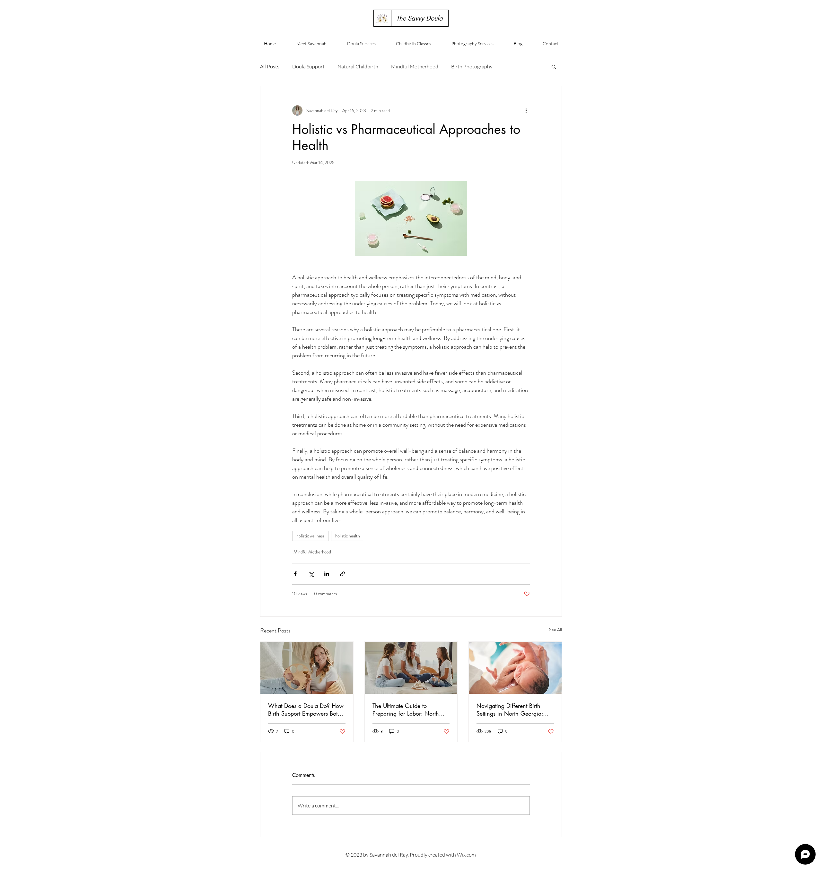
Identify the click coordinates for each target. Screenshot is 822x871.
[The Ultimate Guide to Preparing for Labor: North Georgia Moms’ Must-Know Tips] (411, 668)
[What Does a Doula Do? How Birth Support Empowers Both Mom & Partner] (306, 668)
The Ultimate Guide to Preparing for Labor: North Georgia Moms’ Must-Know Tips (406, 709)
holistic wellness (310, 536)
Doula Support (308, 66)
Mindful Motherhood (414, 66)
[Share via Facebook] (295, 574)
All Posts (269, 66)
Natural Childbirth (357, 66)
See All (555, 629)
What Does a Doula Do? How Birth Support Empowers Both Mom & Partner (306, 709)
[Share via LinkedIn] (327, 574)
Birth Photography (472, 66)
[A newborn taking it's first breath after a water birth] (515, 668)
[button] (554, 66)
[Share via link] (342, 574)
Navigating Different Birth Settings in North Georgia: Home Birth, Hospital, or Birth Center (514, 709)
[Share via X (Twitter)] (311, 574)
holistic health (347, 536)
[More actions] (526, 110)
